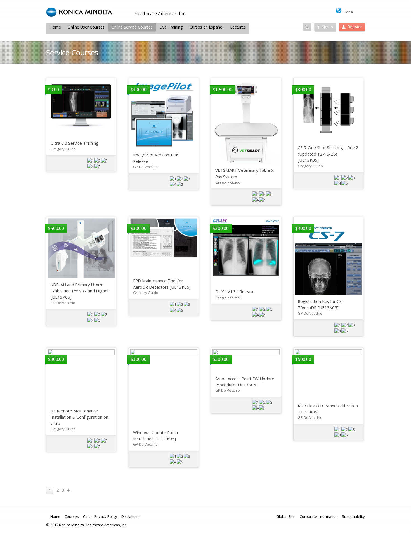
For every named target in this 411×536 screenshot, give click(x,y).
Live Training (171, 27)
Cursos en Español (206, 27)
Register (355, 26)
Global (348, 12)
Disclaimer (130, 516)
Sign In (327, 26)
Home (55, 27)
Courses (72, 516)
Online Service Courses (132, 27)
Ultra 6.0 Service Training (74, 143)
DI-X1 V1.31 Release (235, 291)
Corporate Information (319, 516)
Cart (86, 516)
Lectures (238, 27)
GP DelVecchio (145, 166)
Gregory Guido (63, 148)
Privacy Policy (105, 516)
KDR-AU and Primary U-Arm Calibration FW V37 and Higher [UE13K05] (80, 291)
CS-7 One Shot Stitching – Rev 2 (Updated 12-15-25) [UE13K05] (328, 154)
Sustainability (353, 516)
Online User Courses (86, 27)
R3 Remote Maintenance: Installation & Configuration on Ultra (79, 417)
